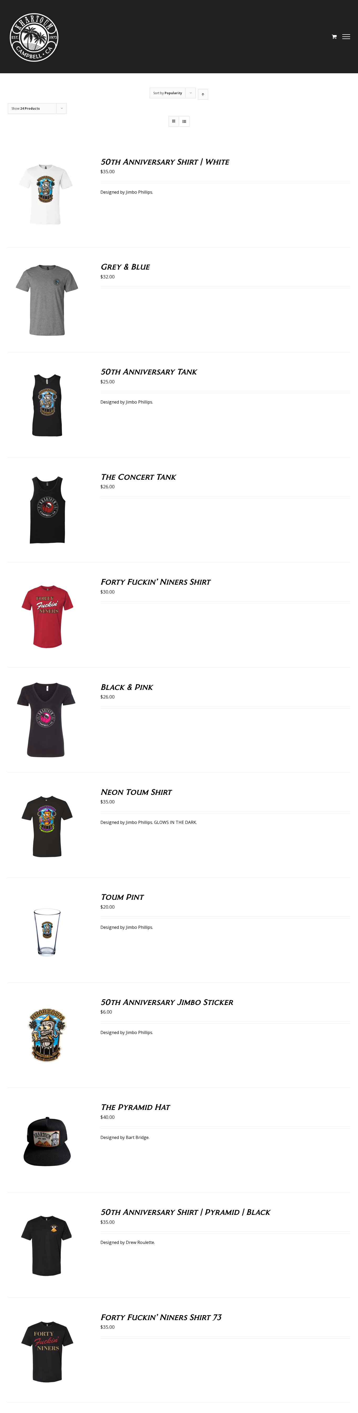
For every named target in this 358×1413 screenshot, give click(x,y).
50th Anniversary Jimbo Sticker (166, 1001)
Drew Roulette (140, 1242)
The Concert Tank (138, 476)
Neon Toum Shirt (135, 791)
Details (65, 196)
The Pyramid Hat (134, 1106)
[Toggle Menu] (346, 36)
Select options (36, 196)
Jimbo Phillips (139, 192)
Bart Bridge (137, 1137)
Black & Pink (126, 686)
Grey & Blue (124, 266)
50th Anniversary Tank (148, 371)
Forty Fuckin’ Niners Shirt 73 (160, 1316)
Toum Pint (121, 896)
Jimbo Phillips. (139, 402)
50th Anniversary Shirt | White (164, 161)
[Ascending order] (203, 94)
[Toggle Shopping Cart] (334, 36)
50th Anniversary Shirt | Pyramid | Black (185, 1211)
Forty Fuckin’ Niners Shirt (155, 581)
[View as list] (184, 121)
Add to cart (36, 931)
